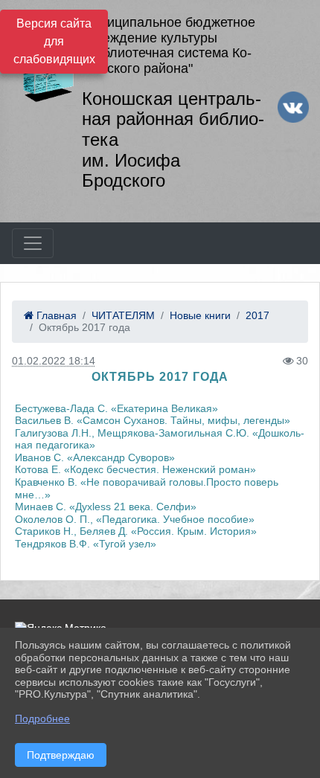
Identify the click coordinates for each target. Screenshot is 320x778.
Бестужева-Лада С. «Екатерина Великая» (116, 408)
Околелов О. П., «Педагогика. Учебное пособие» (135, 519)
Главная (55, 315)
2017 (257, 315)
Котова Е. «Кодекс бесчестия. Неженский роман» (135, 469)
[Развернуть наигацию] (33, 243)
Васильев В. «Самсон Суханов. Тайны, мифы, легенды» (152, 420)
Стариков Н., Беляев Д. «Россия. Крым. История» (136, 531)
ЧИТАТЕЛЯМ (123, 315)
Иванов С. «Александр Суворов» (95, 457)
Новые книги (200, 315)
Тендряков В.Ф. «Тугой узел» (85, 544)
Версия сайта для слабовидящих (54, 41)
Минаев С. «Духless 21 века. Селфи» (105, 506)
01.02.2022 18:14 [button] (53, 361)
